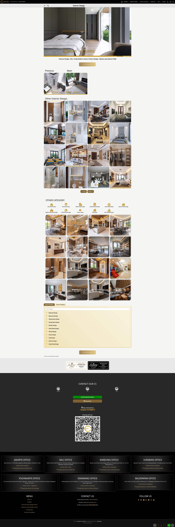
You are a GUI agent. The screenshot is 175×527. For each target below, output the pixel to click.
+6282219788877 (22, 1)
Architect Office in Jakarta (22, 465)
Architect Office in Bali (65, 467)
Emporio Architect (81, 521)
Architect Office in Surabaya (152, 465)
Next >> (90, 192)
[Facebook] (139, 500)
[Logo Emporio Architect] (5, 2)
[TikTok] (146, 500)
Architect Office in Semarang (87, 485)
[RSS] (153, 500)
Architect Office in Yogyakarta (29, 485)
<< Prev (83, 192)
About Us (153, 1)
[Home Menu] (122, 2)
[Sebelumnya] (154, 525)
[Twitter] (151, 500)
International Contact (88, 397)
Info (159, 1)
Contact (164, 1)
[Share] (165, 525)
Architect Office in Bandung (109, 467)
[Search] (173, 2)
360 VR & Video (134, 1)
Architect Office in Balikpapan (145, 484)
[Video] (161, 525)
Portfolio (126, 1)
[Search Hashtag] (48, 5)
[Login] (167, 2)
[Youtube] (144, 500)
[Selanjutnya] (172, 525)
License (57, 356)
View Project (87, 64)
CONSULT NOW (87, 352)
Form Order (87, 401)
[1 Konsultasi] (168, 525)
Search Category (60, 304)
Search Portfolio (49, 304)
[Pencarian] (158, 525)
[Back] (45, 5)
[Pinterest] (149, 500)
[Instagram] (141, 500)
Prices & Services (144, 1)
